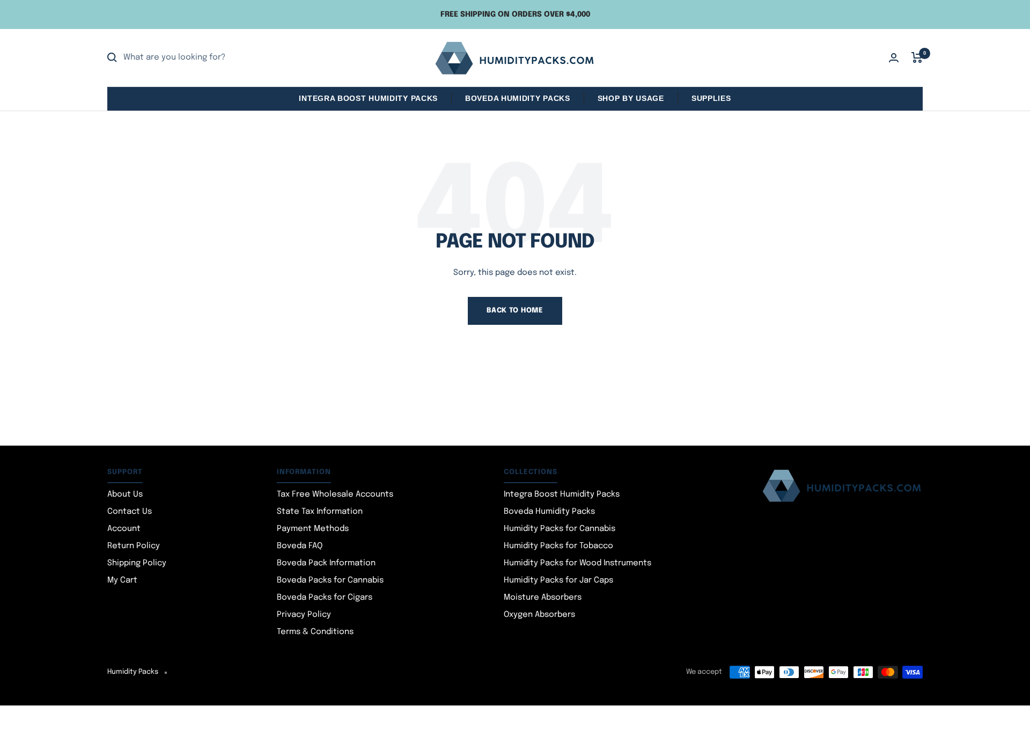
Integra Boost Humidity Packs (368, 98)
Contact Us (129, 511)
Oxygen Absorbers (539, 614)
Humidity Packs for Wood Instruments (577, 563)
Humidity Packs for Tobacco (558, 546)
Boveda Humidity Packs (517, 98)
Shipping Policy (136, 563)
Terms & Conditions (315, 632)
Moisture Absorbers (543, 597)
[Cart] (917, 57)
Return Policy (133, 546)
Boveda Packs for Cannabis (330, 580)
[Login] (894, 57)
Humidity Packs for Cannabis (559, 529)
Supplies (711, 98)
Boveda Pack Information (326, 563)
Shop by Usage (631, 98)
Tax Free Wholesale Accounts (335, 494)
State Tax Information (320, 511)
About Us (125, 494)
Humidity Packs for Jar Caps (558, 580)
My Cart (122, 580)
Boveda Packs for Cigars (324, 597)
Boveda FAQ (299, 546)
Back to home (515, 310)
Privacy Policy (304, 614)
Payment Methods (313, 529)
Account (124, 529)
